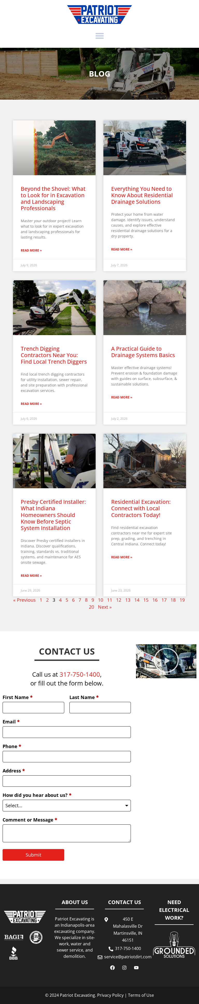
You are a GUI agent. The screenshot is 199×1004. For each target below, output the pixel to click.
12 (118, 600)
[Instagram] (124, 967)
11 (109, 600)
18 (173, 600)
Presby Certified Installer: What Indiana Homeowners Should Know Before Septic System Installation (53, 515)
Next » (105, 607)
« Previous (24, 600)
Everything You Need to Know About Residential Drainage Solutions (142, 195)
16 (155, 600)
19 (182, 600)
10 (100, 600)
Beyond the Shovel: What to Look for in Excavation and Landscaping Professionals (53, 198)
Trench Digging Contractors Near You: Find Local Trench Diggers (54, 355)
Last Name (84, 697)
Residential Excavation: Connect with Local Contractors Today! (141, 508)
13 (127, 600)
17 (164, 600)
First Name (18, 697)
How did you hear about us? (37, 795)
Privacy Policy (110, 995)
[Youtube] (136, 967)
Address (14, 771)
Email (11, 721)
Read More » (31, 250)
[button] (99, 36)
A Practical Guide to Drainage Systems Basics (143, 352)
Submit (33, 855)
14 (136, 600)
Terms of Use (141, 995)
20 (91, 607)
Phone (12, 746)
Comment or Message (30, 820)
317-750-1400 (80, 674)
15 (145, 600)
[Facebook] (112, 967)
